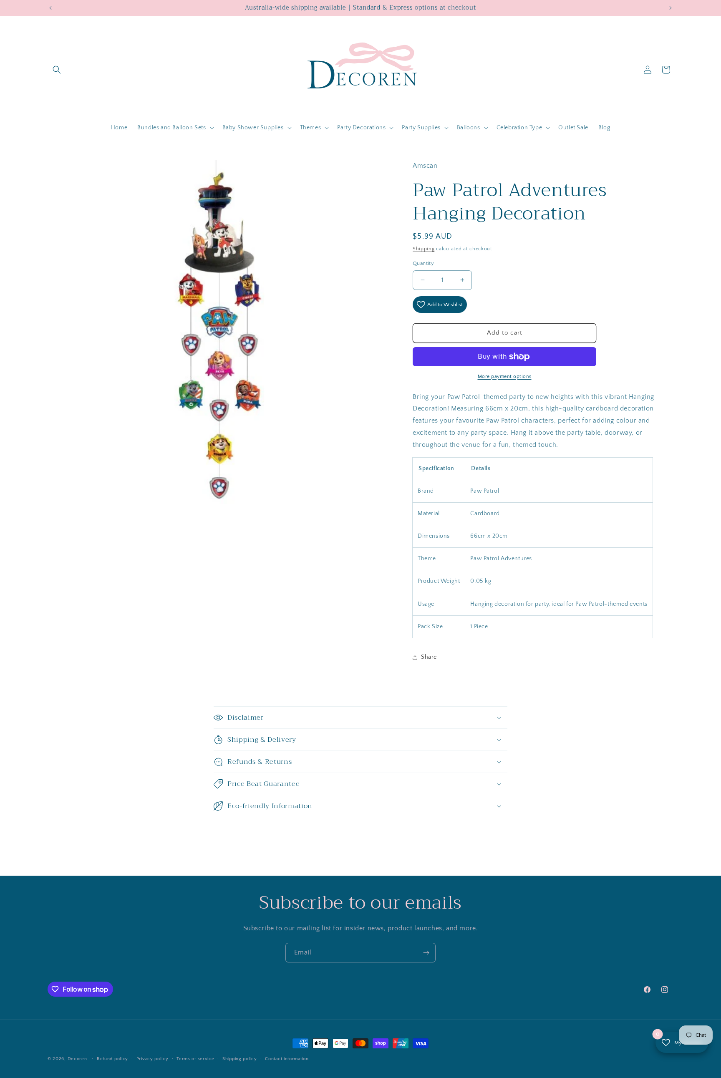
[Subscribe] (426, 952)
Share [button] (429, 657)
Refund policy (112, 1058)
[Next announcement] (670, 8)
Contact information (286, 1058)
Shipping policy (239, 1058)
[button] (57, 69)
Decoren (77, 1058)
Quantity (423, 263)
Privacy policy (152, 1058)
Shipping (424, 249)
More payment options (505, 376)
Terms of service (195, 1058)
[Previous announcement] (50, 8)
